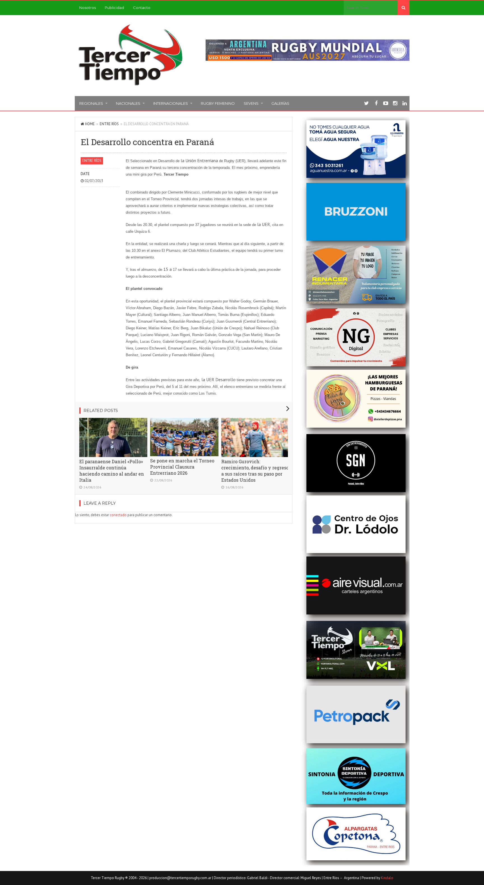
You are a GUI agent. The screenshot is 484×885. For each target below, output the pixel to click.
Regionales (91, 103)
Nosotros (87, 7)
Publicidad (114, 7)
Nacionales (128, 103)
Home (90, 124)
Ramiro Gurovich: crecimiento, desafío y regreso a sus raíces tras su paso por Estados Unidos (255, 470)
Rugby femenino (218, 103)
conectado (118, 515)
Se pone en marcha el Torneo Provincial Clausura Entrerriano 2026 (182, 467)
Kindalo (387, 877)
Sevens (251, 103)
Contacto (141, 7)
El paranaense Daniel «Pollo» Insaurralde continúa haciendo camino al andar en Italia (111, 470)
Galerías (280, 103)
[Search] (403, 7)
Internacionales (170, 103)
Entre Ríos (109, 124)
